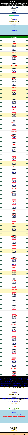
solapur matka (17, 377)
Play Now (14, 72)
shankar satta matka (18, 380)
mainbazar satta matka (4, 384)
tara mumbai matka (16, 398)
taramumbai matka (24, 377)
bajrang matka (17, 379)
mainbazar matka (3, 380)
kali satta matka (26, 380)
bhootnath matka (17, 378)
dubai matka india (26, 384)
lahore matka (25, 378)
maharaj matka (4, 377)
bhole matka (11, 379)
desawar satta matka (11, 381)
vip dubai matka (5, 385)
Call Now (16, 15)
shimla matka (8, 398)
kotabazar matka (10, 380)
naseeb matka (25, 398)
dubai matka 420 (1, 385)
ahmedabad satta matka (20, 383)
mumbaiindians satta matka (3, 382)
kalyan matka (14, 379)
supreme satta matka (16, 383)
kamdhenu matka (5, 379)
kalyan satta (25, 385)
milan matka (12, 398)
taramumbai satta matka (24, 381)
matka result (20, 385)
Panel (26, 49)
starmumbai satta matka (2, 383)
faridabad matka (9, 378)
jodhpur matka (2, 398)
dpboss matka (22, 385)
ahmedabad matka (2, 379)
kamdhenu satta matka (25, 383)
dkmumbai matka (24, 379)
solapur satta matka (15, 381)
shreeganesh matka (20, 377)
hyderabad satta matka (11, 383)
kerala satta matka (14, 380)
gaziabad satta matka (8, 382)
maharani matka (10, 377)
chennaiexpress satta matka (17, 382)
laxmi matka (5, 398)
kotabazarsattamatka (13, 384)
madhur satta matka (3, 381)
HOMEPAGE (14, 431)
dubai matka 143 (8, 385)
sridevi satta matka (22, 380)
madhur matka (7, 377)
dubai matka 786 (12, 385)
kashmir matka (20, 379)
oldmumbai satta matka (8, 384)
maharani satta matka (7, 381)
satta (15, 384)
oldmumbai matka (7, 380)
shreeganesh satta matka (19, 381)
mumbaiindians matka (2, 378)
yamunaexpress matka (21, 378)
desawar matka (14, 377)
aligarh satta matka (7, 383)
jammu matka (9, 379)
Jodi (1, 49)
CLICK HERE (14, 409)
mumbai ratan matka (21, 398)
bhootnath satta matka (22, 382)
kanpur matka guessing (16, 385)
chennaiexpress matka (13, 378)
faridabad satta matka (12, 382)
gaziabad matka (6, 378)
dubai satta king (18, 384)
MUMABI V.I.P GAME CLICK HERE (14, 23)
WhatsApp (11, 15)
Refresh (14, 12)
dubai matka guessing (22, 384)
